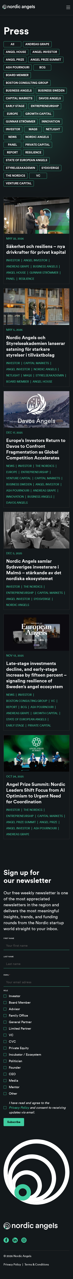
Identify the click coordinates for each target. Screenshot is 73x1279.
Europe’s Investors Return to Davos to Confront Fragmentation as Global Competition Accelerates (35, 449)
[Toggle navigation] (68, 7)
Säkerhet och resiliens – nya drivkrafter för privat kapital (36, 249)
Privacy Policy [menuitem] (12, 1264)
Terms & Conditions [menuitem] (36, 1264)
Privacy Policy (19, 1107)
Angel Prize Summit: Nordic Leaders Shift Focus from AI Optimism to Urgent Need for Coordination (35, 793)
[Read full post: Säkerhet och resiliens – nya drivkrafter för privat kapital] (36, 215)
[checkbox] (36, 1046)
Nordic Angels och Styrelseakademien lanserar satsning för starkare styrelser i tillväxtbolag (35, 346)
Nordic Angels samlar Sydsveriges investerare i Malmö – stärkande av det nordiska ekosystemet (33, 570)
